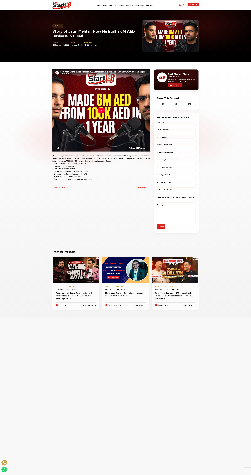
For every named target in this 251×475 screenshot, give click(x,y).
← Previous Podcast (60, 188)
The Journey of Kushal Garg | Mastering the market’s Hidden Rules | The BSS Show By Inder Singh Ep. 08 (74, 296)
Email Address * (163, 130)
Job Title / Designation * (166, 167)
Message (160, 205)
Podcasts (121, 5)
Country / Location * (164, 145)
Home (98, 5)
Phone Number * (163, 137)
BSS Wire (112, 5)
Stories (104, 5)
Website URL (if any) (164, 182)
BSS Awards (139, 5)
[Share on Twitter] (176, 104)
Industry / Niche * (163, 175)
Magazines (149, 5)
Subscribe (177, 85)
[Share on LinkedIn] (190, 104)
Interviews (130, 5)
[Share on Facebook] (163, 104)
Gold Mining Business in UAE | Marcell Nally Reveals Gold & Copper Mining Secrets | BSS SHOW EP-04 (174, 296)
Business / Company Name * (167, 160)
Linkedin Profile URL (164, 190)
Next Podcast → (144, 188)
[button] (105, 5)
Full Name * (161, 122)
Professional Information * (167, 152)
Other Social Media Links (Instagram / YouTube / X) (176, 197)
